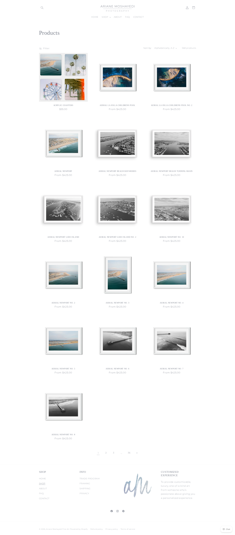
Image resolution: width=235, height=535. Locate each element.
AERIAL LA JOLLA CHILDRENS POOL (117, 105)
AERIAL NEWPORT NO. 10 (171, 237)
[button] (42, 7)
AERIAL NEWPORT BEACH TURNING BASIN (171, 171)
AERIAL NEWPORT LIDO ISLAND (63, 237)
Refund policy (96, 529)
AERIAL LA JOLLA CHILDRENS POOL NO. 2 (171, 105)
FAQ (41, 493)
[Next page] (137, 453)
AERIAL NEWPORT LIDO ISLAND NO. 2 (117, 237)
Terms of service (128, 529)
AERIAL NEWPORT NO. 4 (171, 303)
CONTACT (44, 498)
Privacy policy (112, 529)
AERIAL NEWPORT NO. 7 (171, 369)
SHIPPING (85, 488)
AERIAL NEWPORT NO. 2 (63, 303)
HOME (42, 478)
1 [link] (98, 453)
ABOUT (43, 488)
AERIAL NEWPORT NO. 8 (63, 435)
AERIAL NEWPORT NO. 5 (63, 369)
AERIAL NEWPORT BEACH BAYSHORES (117, 171)
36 (129, 453)
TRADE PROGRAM (90, 478)
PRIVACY (84, 493)
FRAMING (85, 483)
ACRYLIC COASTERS (63, 105)
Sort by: (147, 48)
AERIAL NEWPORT (63, 171)
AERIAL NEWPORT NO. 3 (117, 303)
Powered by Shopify (79, 529)
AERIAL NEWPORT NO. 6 (117, 369)
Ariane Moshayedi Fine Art (57, 529)
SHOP (42, 483)
